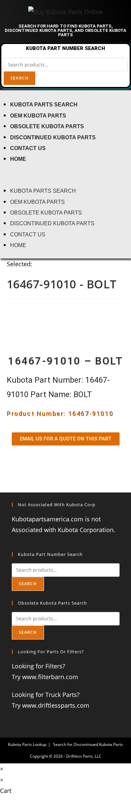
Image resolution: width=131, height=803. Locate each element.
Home (18, 159)
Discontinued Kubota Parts (53, 137)
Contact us (28, 148)
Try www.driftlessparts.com (50, 705)
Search (19, 78)
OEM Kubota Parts (38, 115)
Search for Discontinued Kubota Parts (88, 744)
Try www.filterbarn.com (45, 677)
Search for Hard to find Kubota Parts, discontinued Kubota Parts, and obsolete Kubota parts (65, 30)
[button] (65, 174)
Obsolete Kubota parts (47, 126)
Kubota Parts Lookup (27, 744)
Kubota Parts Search (44, 104)
